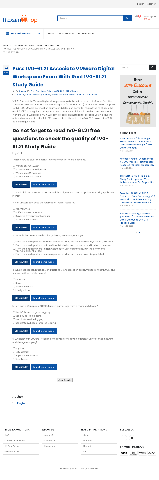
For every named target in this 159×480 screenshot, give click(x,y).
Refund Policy (12, 446)
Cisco (86, 435)
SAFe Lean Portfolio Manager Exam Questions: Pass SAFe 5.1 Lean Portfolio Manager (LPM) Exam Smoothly (136, 143)
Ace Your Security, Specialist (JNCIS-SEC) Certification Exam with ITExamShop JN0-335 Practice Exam (137, 218)
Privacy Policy (12, 451)
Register (151, 3)
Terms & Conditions (15, 440)
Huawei (87, 446)
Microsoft (88, 440)
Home (51, 33)
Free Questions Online (42, 91)
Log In (140, 3)
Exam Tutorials (66, 33)
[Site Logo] (20, 18)
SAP (85, 451)
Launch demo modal (43, 184)
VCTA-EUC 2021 (61, 91)
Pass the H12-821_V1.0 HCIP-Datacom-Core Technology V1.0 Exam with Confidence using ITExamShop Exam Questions (137, 198)
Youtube (132, 438)
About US (48, 435)
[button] (137, 232)
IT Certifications (86, 33)
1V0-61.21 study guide (86, 94)
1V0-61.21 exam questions (37, 94)
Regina (22, 91)
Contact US (49, 440)
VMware (74, 91)
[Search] (127, 18)
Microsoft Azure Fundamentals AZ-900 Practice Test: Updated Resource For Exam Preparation (137, 162)
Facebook (124, 438)
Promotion (49, 446)
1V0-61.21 (20, 94)
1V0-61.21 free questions (63, 94)
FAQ (7, 435)
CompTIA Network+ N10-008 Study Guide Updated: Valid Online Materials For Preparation (137, 179)
